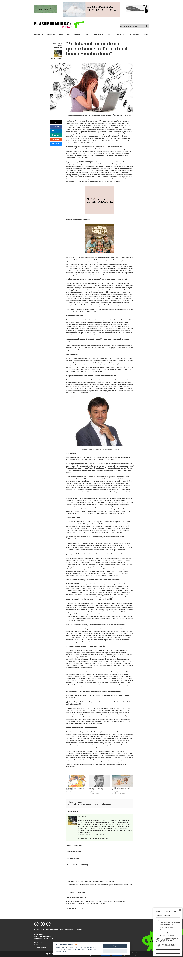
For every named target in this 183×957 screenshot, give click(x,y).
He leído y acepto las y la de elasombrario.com (170, 933)
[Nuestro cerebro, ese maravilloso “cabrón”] (99, 781)
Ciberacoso (78, 804)
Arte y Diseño (98, 35)
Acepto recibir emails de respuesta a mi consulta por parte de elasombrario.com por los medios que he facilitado (170, 925)
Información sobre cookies (44, 939)
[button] (59, 24)
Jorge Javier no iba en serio (75, 788)
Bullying (70, 804)
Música (86, 35)
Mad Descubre (133, 35)
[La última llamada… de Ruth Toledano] (122, 781)
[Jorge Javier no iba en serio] (76, 781)
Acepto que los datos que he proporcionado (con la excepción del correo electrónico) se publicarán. (99, 886)
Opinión (50, 35)
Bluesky (57, 143)
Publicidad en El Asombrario (44, 945)
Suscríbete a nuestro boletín (166, 911)
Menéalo (57, 139)
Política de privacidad (42, 936)
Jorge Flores (93, 804)
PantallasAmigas (105, 804)
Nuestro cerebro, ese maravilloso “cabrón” (96, 789)
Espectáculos (72, 35)
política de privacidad (91, 881)
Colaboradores (40, 947)
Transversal (119, 35)
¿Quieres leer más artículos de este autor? (93, 838)
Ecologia (37, 35)
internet (86, 804)
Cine (108, 35)
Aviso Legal (38, 934)
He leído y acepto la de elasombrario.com (91, 881)
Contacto (38, 942)
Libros (61, 35)
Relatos (146, 35)
